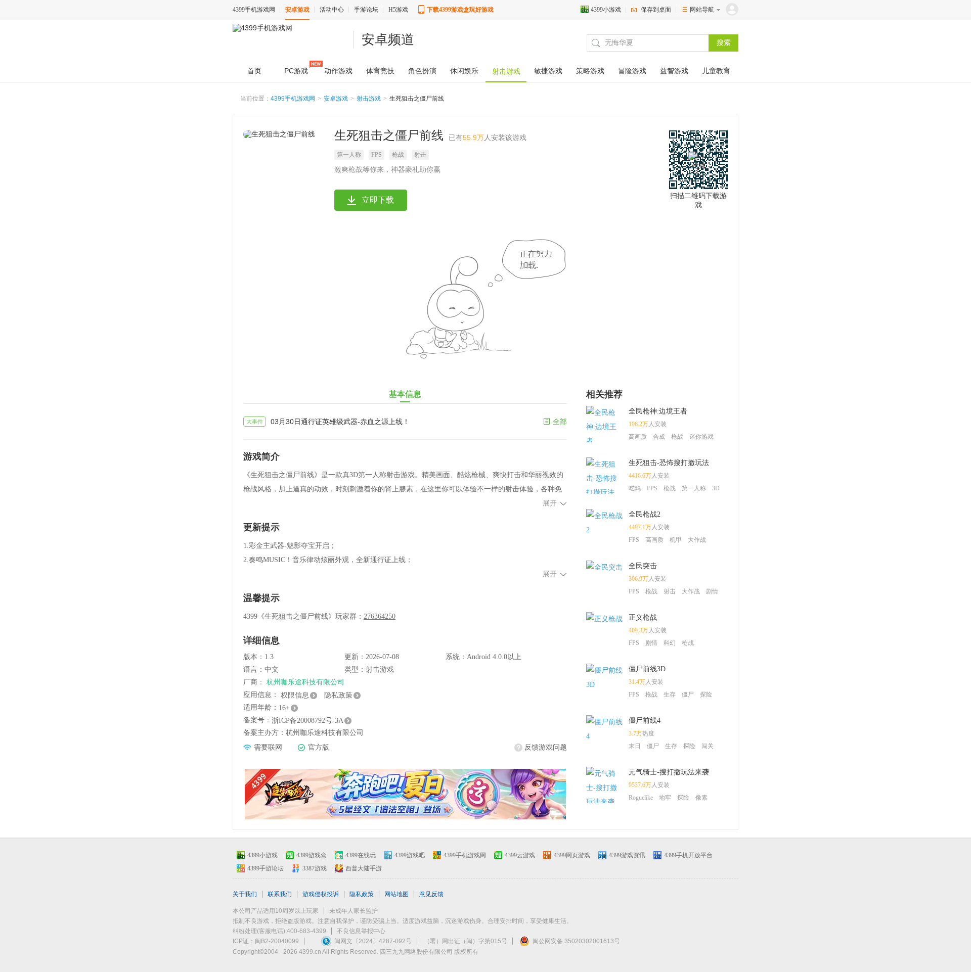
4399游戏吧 (409, 855)
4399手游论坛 (265, 868)
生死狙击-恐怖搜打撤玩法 (669, 463)
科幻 (670, 642)
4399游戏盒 (311, 855)
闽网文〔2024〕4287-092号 (373, 941)
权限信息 (295, 695)
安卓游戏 (297, 9)
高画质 (638, 436)
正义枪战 (643, 617)
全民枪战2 (644, 514)
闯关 (707, 746)
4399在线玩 (360, 855)
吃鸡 (635, 488)
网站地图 (396, 894)
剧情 (712, 591)
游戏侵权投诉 (320, 894)
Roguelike (641, 797)
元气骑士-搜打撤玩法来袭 (669, 772)
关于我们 (245, 894)
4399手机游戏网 (254, 9)
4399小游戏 (606, 9)
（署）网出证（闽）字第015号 (465, 941)
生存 (670, 694)
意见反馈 (431, 894)
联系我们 (280, 894)
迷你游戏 (701, 436)
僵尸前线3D (647, 669)
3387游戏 (314, 868)
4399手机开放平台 (688, 855)
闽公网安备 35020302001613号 (576, 941)
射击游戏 (369, 98)
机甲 (676, 539)
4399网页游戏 (572, 855)
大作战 (697, 539)
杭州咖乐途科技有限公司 (305, 682)
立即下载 (378, 200)
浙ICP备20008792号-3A (307, 720)
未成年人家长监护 (353, 910)
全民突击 (643, 566)
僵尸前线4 (644, 720)
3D (716, 488)
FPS (376, 154)
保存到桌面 (656, 9)
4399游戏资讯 (627, 855)
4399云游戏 (520, 855)
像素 (701, 797)
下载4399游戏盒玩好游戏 (460, 9)
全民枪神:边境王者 (658, 411)
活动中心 (332, 9)
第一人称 (349, 154)
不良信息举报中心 (361, 931)
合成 (659, 436)
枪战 (398, 154)
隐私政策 (338, 695)
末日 (635, 746)
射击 (420, 154)
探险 (706, 694)
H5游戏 (398, 9)
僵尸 (688, 694)
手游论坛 (366, 9)
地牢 (665, 797)
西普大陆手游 (363, 868)
